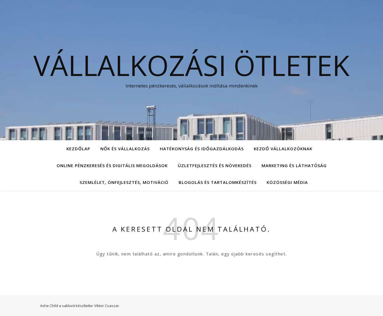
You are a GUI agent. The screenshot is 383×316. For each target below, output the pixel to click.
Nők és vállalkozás (125, 148)
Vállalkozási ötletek (191, 65)
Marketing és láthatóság (294, 165)
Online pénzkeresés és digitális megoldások (112, 165)
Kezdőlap (78, 148)
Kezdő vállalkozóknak (283, 148)
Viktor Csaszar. (107, 305)
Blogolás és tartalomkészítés (218, 182)
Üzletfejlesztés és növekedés (215, 165)
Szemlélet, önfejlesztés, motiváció (124, 182)
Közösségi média (287, 182)
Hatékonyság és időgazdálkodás (202, 148)
